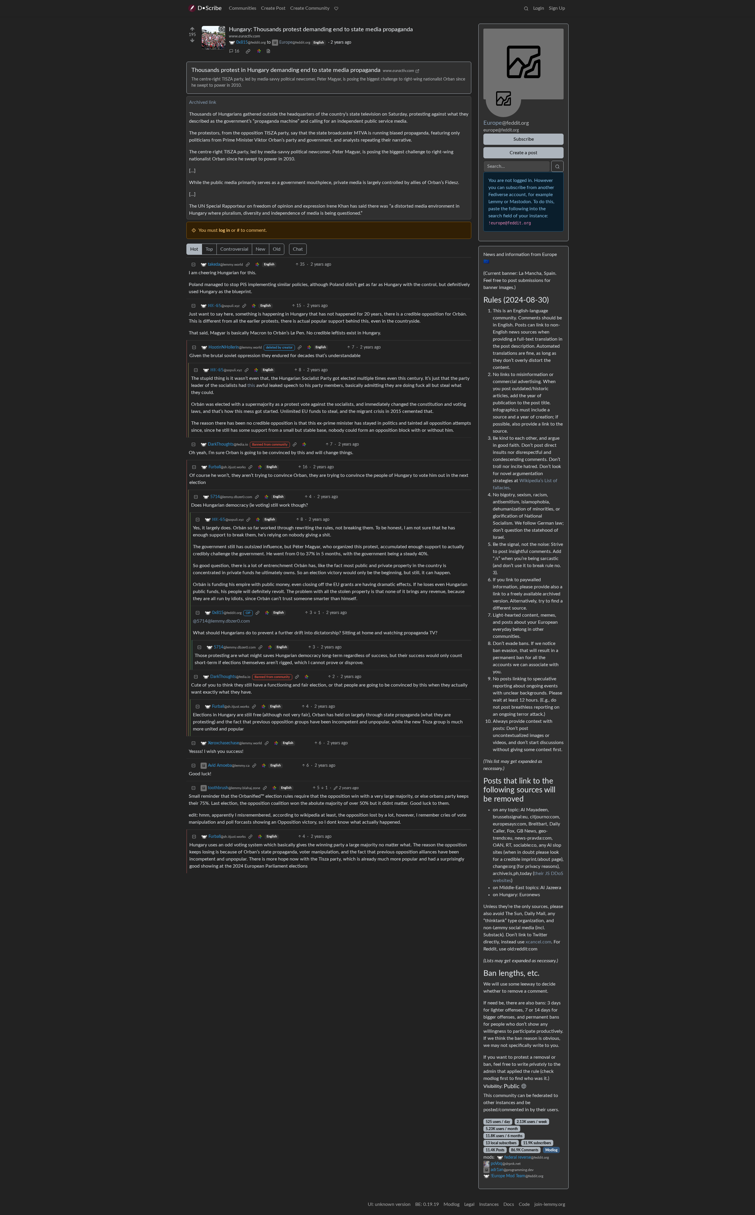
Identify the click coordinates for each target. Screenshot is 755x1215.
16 (236, 51)
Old (276, 249)
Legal (469, 1204)
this (251, 385)
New (260, 249)
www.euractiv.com (244, 36)
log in (224, 230)
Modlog (551, 1150)
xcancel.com (538, 942)
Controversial (234, 249)
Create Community (309, 8)
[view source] (268, 51)
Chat (298, 249)
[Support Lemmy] (336, 8)
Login (538, 8)
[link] (248, 51)
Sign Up (557, 8)
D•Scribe (210, 8)
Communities (242, 8)
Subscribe (523, 139)
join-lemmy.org (549, 1204)
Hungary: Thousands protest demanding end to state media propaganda (321, 29)
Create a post (523, 152)
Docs (508, 1204)
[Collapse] (193, 264)
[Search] (526, 8)
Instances (489, 1204)
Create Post (273, 8)
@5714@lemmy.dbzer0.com (221, 621)
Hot (194, 249)
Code (524, 1204)
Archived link (202, 102)
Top (209, 249)
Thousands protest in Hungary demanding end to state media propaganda (285, 70)
